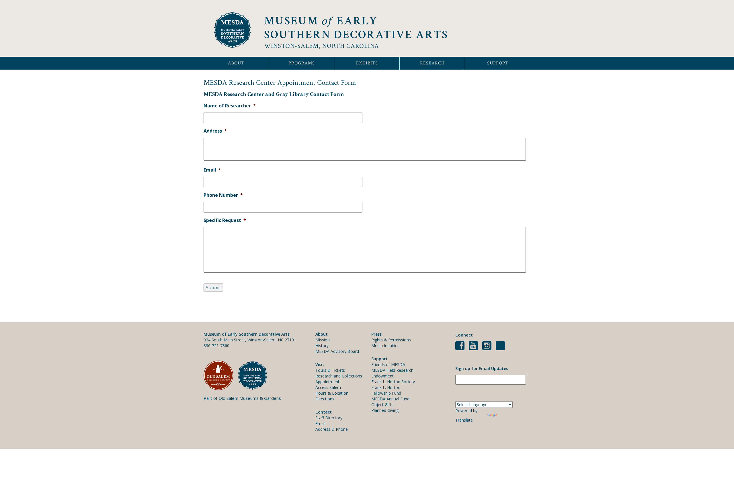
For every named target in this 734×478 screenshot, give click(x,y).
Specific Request (225, 220)
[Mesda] (255, 375)
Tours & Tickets (330, 370)
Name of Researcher (230, 106)
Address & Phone (331, 429)
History (322, 345)
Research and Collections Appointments (338, 378)
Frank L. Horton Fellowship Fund (386, 390)
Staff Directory (328, 417)
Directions (324, 399)
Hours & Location (331, 393)
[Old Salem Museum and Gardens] (221, 375)
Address (215, 131)
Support (497, 63)
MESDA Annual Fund (390, 399)
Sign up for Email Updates (481, 368)
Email (212, 170)
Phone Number (223, 195)
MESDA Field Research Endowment (392, 373)
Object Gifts (382, 404)
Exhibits (367, 63)
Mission (322, 340)
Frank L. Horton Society (393, 381)
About (236, 63)
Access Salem (328, 387)
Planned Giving (385, 410)
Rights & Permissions (391, 340)
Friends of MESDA (388, 364)
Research (432, 63)
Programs (301, 63)
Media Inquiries (385, 345)
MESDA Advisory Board (337, 351)
